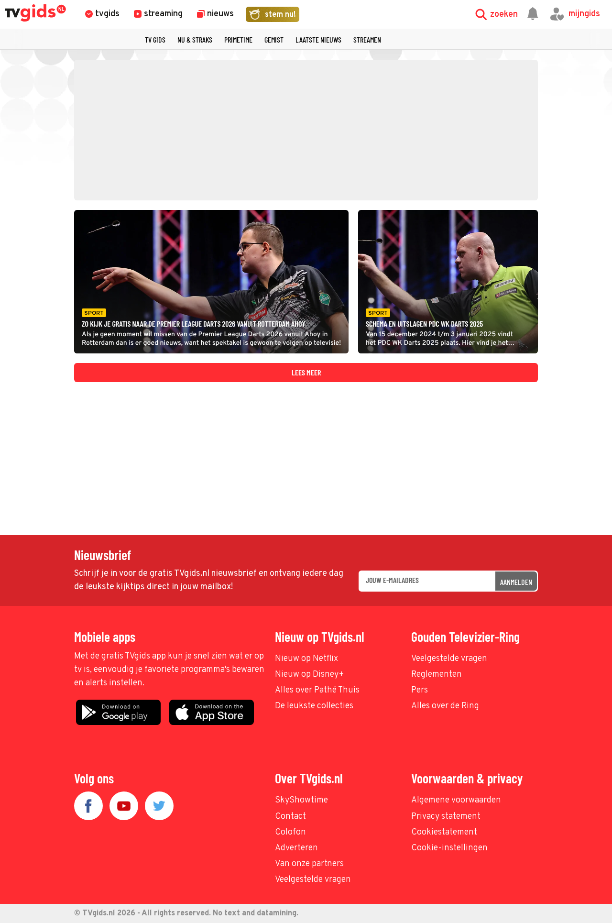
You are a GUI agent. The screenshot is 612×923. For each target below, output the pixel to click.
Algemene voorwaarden (456, 800)
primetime (238, 39)
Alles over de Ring (445, 706)
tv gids (155, 39)
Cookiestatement (444, 832)
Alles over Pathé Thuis (317, 690)
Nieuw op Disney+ (309, 674)
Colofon (290, 832)
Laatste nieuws (318, 39)
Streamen (367, 39)
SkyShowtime (301, 800)
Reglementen (436, 674)
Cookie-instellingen (449, 848)
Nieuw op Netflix (306, 658)
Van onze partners (309, 863)
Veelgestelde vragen (449, 658)
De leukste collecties (314, 706)
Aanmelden (516, 581)
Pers (419, 690)
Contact (290, 816)
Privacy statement (446, 816)
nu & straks (194, 39)
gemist (274, 39)
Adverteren (296, 848)
